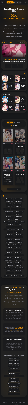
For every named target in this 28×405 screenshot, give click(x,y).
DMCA (11, 404)
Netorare (19, 330)
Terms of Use (14, 402)
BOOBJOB (20, 64)
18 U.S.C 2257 (6, 402)
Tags (20, 333)
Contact (16, 404)
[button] (14, 50)
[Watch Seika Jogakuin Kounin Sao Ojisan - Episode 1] (14, 50)
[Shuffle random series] (25, 94)
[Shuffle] (20, 2)
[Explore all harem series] (25, 73)
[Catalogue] (15, 2)
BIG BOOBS (8, 64)
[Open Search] (2, 2)
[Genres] (17, 2)
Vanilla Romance (18, 328)
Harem (11, 330)
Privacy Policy (22, 402)
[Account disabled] (25, 2)
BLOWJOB (14, 64)
